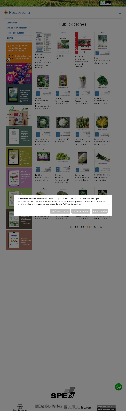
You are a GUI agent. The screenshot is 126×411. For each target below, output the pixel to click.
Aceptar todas (100, 211)
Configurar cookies (60, 211)
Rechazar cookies (80, 211)
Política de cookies (72, 204)
